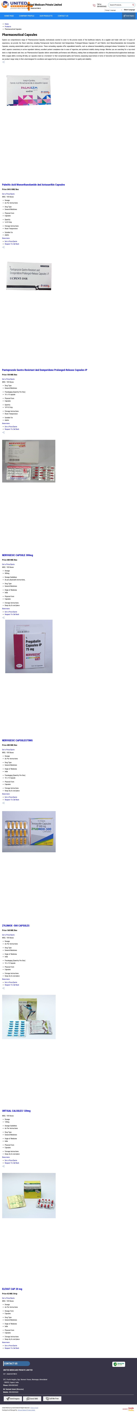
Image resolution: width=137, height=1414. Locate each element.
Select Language (129, 10)
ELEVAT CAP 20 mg (12, 1288)
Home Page (9, 16)
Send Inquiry (129, 16)
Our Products (46, 16)
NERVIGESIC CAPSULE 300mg (17, 555)
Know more (6, 238)
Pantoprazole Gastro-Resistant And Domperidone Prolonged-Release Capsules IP (44, 369)
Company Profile (26, 16)
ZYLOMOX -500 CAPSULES (15, 925)
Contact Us (63, 16)
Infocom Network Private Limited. (26, 1410)
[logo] (17, 10)
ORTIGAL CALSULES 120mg (16, 1110)
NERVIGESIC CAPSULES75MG (17, 740)
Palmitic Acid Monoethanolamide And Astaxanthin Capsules (33, 184)
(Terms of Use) (34, 1408)
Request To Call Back (12, 244)
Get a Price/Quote (8, 194)
